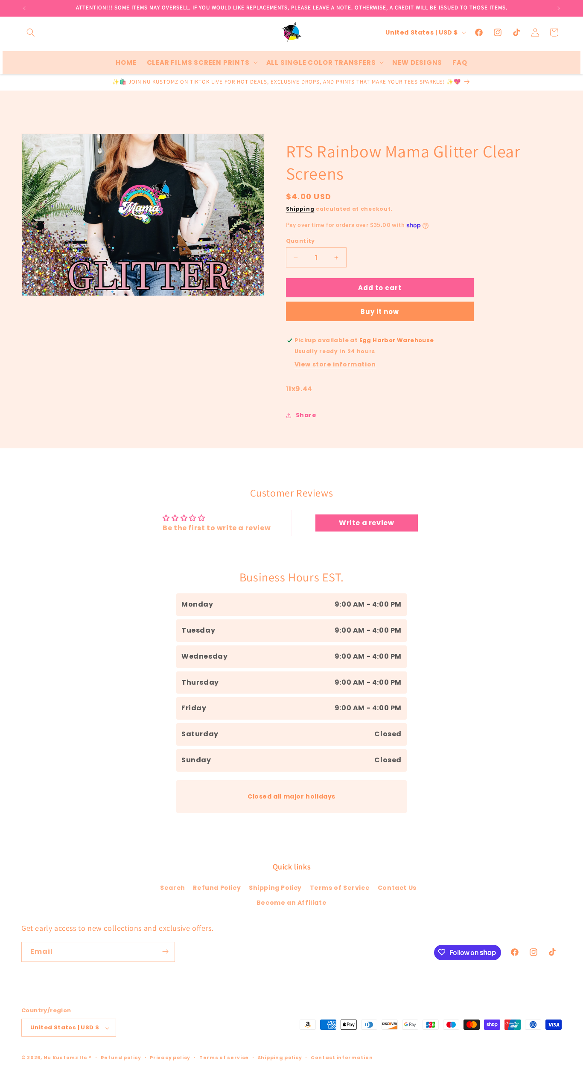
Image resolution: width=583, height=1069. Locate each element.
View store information (335, 364)
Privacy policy (170, 1057)
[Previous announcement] (24, 8)
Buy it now (380, 312)
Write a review (366, 523)
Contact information (342, 1057)
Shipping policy (280, 1057)
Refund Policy (217, 887)
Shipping (300, 208)
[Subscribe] (165, 951)
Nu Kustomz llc (65, 1057)
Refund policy (121, 1057)
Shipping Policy (275, 887)
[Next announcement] (558, 8)
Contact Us (397, 887)
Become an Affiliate (291, 902)
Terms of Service (340, 887)
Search (172, 887)
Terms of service (224, 1057)
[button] (30, 32)
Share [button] (306, 415)
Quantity (300, 241)
